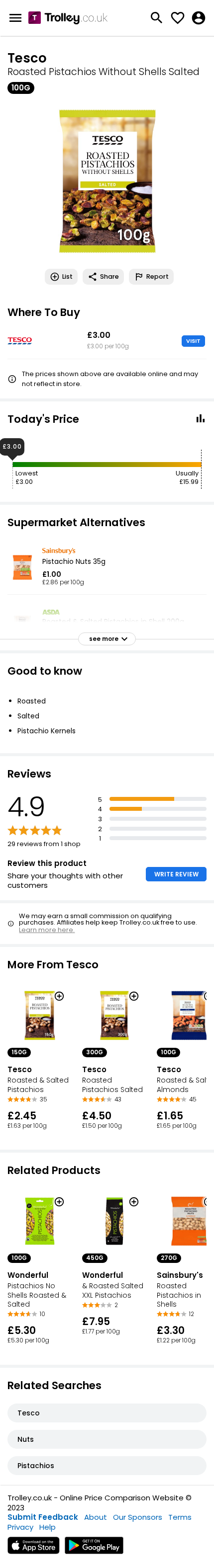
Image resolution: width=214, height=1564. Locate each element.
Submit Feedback (42, 1517)
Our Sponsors (137, 1517)
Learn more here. (47, 930)
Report (157, 276)
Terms (180, 1517)
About (95, 1517)
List (67, 276)
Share (109, 276)
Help (47, 1527)
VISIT (193, 341)
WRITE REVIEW (176, 874)
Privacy (20, 1527)
